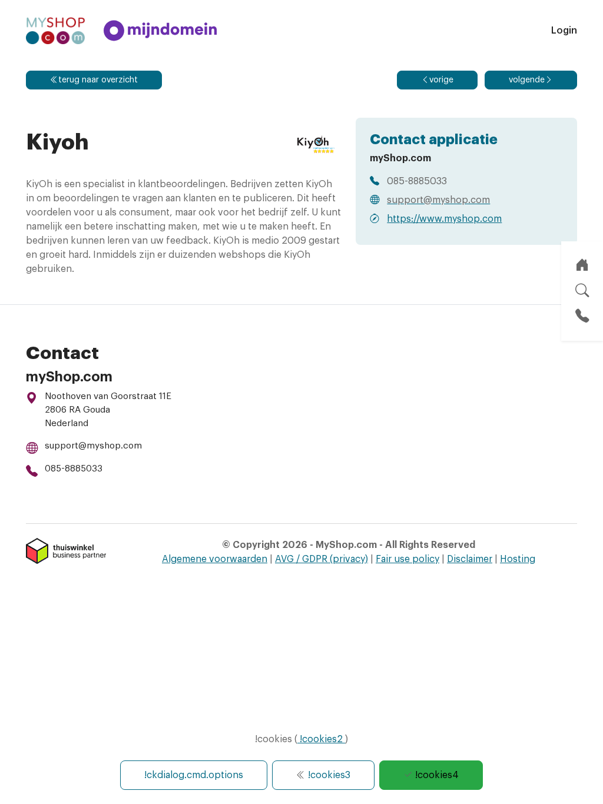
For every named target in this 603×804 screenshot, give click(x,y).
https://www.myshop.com (444, 219)
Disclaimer (469, 559)
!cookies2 (321, 739)
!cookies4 (436, 775)
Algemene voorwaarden (214, 559)
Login (564, 30)
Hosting (517, 559)
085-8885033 (73, 468)
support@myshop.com (93, 445)
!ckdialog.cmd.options (193, 775)
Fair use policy (407, 559)
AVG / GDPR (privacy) (321, 559)
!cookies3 (328, 775)
